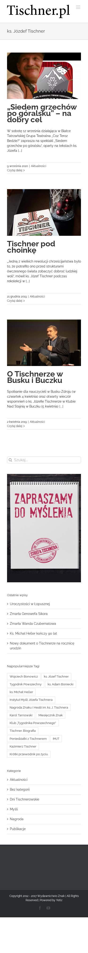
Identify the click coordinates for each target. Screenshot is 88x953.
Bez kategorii (20, 789)
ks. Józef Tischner (56, 676)
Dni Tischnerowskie (24, 799)
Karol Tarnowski (21, 715)
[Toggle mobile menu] (78, 7)
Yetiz (59, 900)
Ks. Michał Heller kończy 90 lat (33, 633)
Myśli (14, 809)
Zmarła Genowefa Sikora (29, 614)
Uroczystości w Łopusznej (30, 604)
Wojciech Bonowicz (24, 676)
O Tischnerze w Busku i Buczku (35, 377)
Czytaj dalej (14, 170)
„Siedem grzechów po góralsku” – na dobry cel (42, 113)
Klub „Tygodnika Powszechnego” (33, 723)
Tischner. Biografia (23, 730)
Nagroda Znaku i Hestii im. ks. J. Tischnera (39, 707)
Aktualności (38, 166)
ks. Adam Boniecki (60, 684)
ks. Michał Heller (21, 692)
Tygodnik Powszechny (26, 684)
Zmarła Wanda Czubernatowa (33, 623)
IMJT (56, 738)
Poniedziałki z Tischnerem (28, 738)
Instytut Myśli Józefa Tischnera (31, 699)
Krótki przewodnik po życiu (29, 754)
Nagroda (16, 819)
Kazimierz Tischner (23, 746)
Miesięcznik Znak (50, 715)
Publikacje (18, 829)
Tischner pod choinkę (31, 247)
